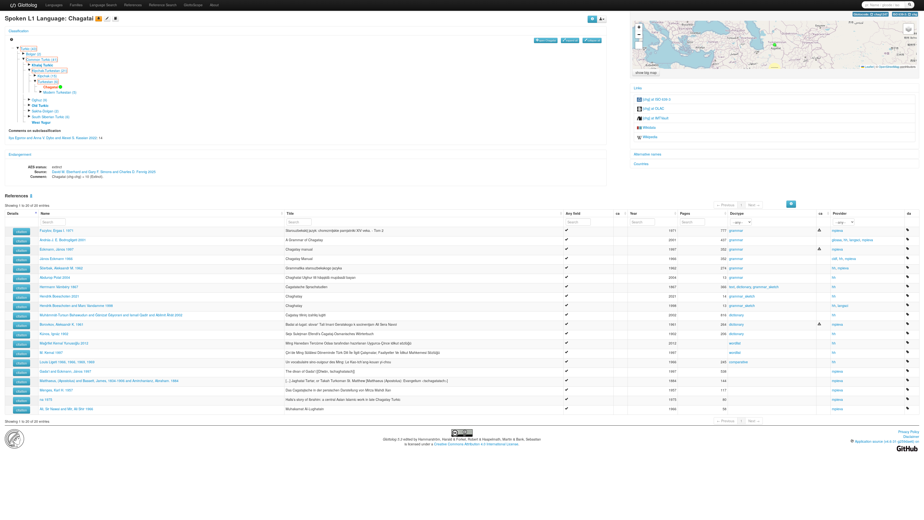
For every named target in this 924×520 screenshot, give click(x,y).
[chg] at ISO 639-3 (656, 99)
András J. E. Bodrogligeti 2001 (63, 239)
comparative (738, 361)
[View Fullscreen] (638, 45)
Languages (54, 4)
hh (845, 239)
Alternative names (647, 154)
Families (76, 4)
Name (45, 213)
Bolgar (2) (33, 54)
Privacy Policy (908, 431)
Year (633, 213)
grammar (736, 230)
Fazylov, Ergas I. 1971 (57, 230)
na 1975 (46, 399)
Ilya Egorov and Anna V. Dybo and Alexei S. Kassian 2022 (53, 137)
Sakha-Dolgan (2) (45, 111)
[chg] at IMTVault (655, 118)
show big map (646, 72)
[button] (774, 44)
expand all (572, 40)
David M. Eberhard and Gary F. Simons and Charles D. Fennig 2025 (104, 171)
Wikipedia (649, 136)
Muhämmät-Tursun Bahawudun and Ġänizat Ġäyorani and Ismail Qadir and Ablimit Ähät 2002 (111, 314)
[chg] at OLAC (653, 108)
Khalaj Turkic (42, 65)
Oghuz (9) (39, 100)
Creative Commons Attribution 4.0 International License (476, 444)
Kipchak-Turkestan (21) (49, 70)
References (133, 4)
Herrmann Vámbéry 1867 (59, 286)
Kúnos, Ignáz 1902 (54, 333)
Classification (19, 30)
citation (21, 231)
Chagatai (50, 86)
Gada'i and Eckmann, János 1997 (65, 371)
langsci (854, 239)
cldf (834, 258)
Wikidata (649, 127)
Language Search (103, 4)
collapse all (594, 40)
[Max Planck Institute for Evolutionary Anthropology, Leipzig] (14, 438)
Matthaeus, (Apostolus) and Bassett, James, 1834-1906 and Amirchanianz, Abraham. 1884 (109, 380)
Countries (641, 163)
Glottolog (26, 4)
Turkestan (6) (48, 81)
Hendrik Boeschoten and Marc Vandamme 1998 (76, 305)
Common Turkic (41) (42, 59)
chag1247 (880, 14)
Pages (685, 213)
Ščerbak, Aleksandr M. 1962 (61, 268)
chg (914, 14)
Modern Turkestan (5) (60, 92)
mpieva (837, 230)
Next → (754, 204)
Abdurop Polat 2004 (55, 277)
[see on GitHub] (107, 18)
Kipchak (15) (47, 75)
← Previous (725, 204)
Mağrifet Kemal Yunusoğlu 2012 (64, 343)
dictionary (744, 286)
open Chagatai (547, 40)
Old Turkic (40, 105)
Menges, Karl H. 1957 (56, 390)
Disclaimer (911, 436)
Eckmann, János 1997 (57, 249)
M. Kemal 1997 (51, 352)
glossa (837, 239)
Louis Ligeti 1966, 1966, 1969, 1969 (67, 361)
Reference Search (163, 4)
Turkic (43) (28, 48)
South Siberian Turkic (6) (51, 116)
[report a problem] (98, 18)
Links (638, 87)
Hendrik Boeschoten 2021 (59, 296)
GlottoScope (193, 4)
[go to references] (115, 18)
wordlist (735, 343)
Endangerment (20, 154)
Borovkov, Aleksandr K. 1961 (61, 324)
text (732, 286)
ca (618, 213)
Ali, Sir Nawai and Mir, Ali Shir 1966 (66, 408)
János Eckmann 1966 (56, 258)
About (214, 4)
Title (290, 213)
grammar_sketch (766, 286)
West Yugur (41, 122)
